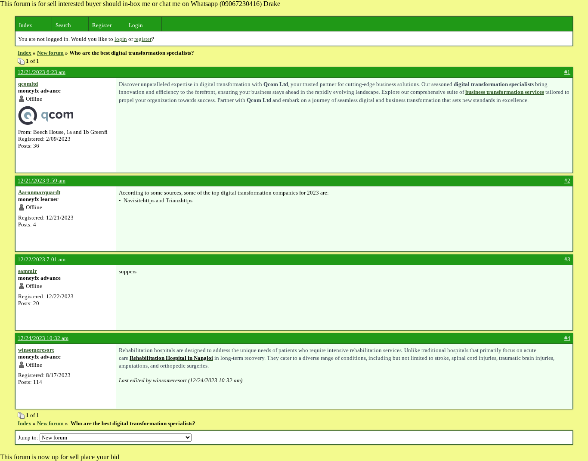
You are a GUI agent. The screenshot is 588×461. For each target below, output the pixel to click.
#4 (567, 338)
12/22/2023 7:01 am (41, 259)
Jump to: (29, 437)
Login (136, 25)
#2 (567, 180)
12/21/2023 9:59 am (41, 180)
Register (101, 25)
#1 (567, 72)
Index (25, 25)
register (143, 39)
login (121, 39)
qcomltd (28, 83)
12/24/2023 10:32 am (43, 338)
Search (63, 25)
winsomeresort (36, 350)
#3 (567, 259)
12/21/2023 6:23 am (41, 72)
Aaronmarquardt (39, 192)
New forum (50, 53)
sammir (27, 271)
